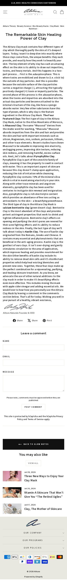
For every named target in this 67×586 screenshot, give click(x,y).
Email (6, 356)
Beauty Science (24, 26)
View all (33, 463)
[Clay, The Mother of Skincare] (12, 508)
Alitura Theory (9, 26)
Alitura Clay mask (17, 46)
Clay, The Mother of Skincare (43, 509)
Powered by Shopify (33, 576)
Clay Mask (54, 26)
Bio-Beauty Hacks (41, 26)
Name (6, 341)
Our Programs (33, 540)
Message (8, 371)
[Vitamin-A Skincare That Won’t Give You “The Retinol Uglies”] (12, 492)
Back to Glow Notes (36, 444)
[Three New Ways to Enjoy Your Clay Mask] (12, 476)
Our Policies (32, 547)
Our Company (33, 532)
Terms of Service (36, 419)
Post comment (33, 407)
